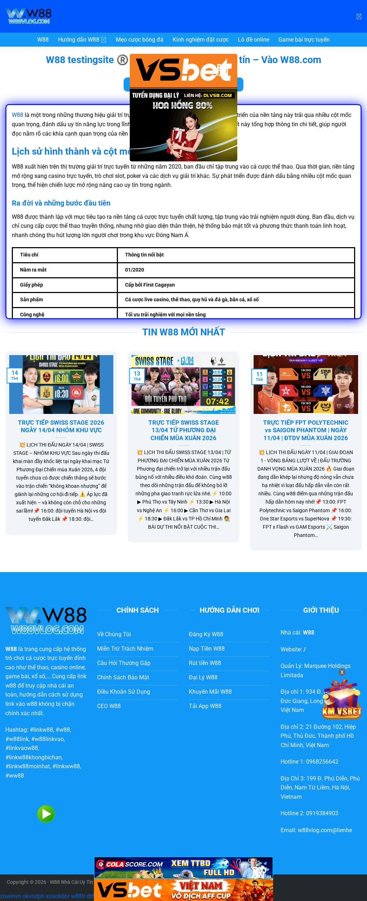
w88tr (78, 896)
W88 (43, 39)
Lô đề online (253, 39)
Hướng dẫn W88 (78, 39)
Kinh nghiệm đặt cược (201, 39)
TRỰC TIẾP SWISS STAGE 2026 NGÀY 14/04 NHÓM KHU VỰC (61, 426)
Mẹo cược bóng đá (139, 39)
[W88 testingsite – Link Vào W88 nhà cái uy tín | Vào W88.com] (59, 16)
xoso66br (58, 896)
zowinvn (10, 896)
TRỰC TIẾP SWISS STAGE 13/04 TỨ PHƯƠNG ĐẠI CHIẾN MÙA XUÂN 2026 (183, 430)
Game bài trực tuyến (304, 39)
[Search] (359, 16)
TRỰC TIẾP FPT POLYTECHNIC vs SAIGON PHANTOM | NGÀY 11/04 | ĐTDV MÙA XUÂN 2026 (305, 430)
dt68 (92, 896)
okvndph (33, 896)
